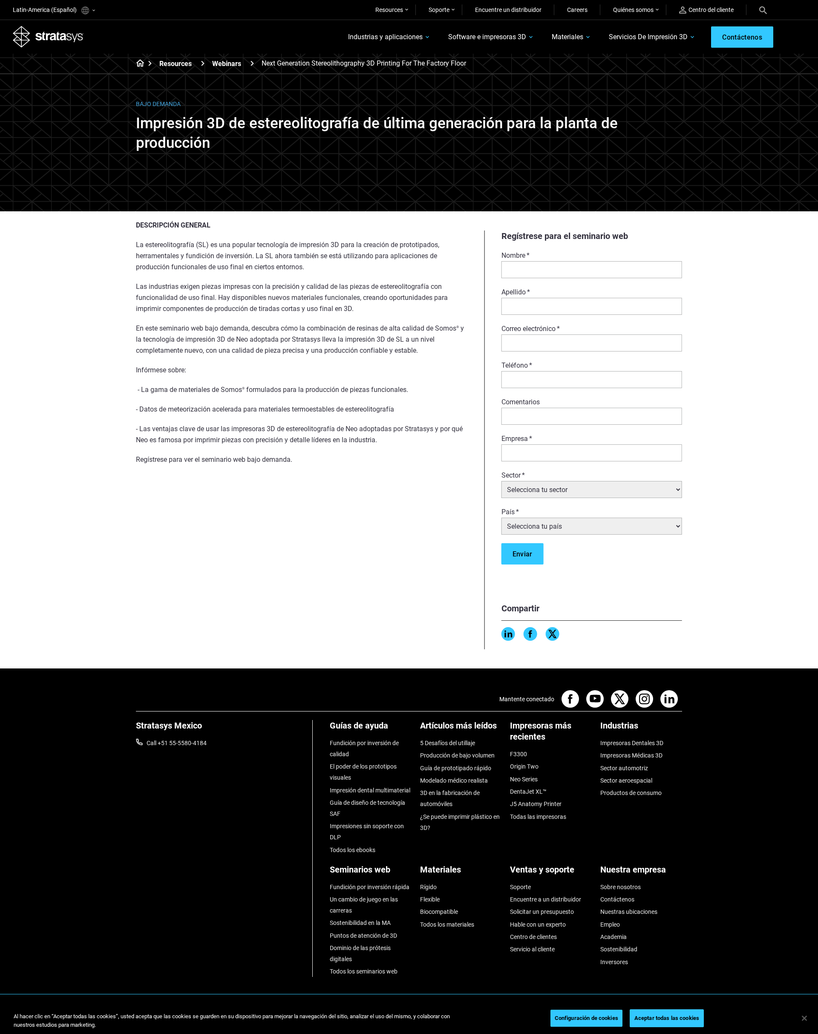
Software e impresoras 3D (487, 37)
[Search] (763, 10)
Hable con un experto (538, 924)
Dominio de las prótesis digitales (360, 953)
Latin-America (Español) (45, 9)
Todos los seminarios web (363, 971)
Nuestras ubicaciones (628, 911)
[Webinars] (252, 63)
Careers (577, 9)
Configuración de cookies (586, 1018)
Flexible (430, 899)
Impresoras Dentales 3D (631, 743)
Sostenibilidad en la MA (360, 922)
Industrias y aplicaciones (385, 37)
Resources (389, 9)
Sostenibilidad (618, 949)
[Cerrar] (804, 1018)
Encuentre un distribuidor (508, 9)
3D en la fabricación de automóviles (450, 798)
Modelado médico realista (454, 780)
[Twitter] (552, 634)
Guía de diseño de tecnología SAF (367, 808)
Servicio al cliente (532, 949)
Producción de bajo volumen (457, 755)
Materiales (567, 37)
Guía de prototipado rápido (455, 768)
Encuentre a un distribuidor (545, 899)
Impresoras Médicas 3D (631, 755)
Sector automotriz (624, 768)
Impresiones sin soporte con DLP (367, 832)
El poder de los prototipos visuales (363, 772)
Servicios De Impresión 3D (648, 37)
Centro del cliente (711, 9)
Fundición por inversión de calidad (364, 748)
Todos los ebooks (352, 850)
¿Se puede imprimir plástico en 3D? (460, 822)
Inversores (614, 962)
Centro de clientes (533, 936)
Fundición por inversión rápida (369, 887)
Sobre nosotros (620, 887)
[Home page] (137, 63)
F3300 (518, 754)
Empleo (610, 924)
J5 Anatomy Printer (536, 804)
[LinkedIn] (508, 634)
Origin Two (524, 766)
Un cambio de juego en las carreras (364, 905)
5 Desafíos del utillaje (447, 743)
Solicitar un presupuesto (542, 911)
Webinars (226, 64)
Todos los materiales (447, 924)
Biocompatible (439, 911)
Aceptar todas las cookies (666, 1018)
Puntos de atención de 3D (363, 935)
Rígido (428, 887)
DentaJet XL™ (528, 791)
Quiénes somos (633, 9)
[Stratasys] (48, 36)
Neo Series (524, 779)
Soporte (439, 9)
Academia (613, 936)
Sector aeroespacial (626, 780)
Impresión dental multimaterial (370, 790)
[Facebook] (530, 634)
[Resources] (202, 63)
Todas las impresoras (538, 816)
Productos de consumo (631, 792)
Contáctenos (617, 899)
